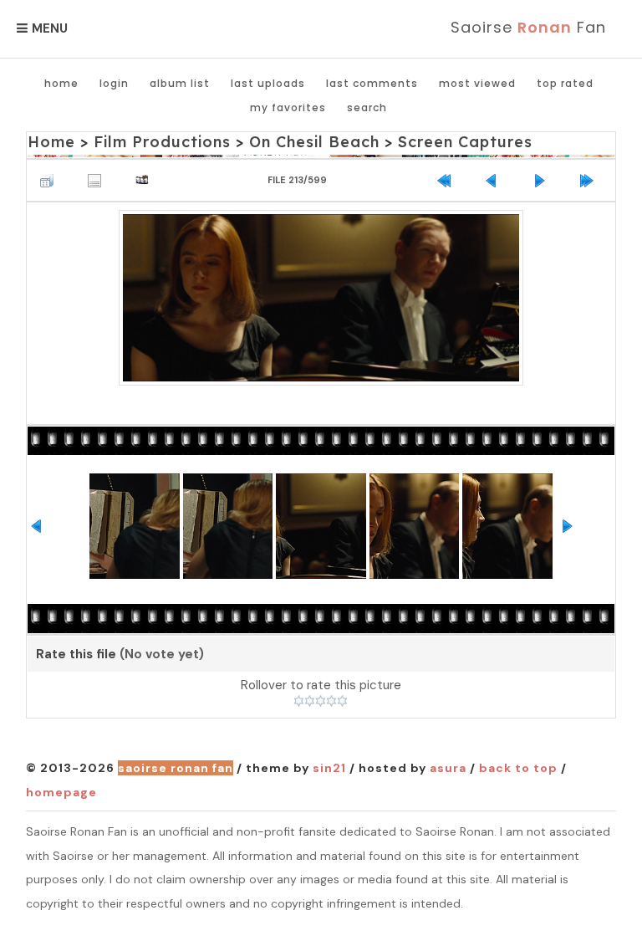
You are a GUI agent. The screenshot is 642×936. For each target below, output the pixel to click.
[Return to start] (448, 180)
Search (367, 107)
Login (114, 83)
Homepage (61, 792)
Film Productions (162, 141)
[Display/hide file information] (98, 180)
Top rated (565, 83)
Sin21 (329, 767)
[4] (331, 701)
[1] (298, 701)
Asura (448, 767)
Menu (50, 28)
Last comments (372, 83)
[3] (320, 701)
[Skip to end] (591, 180)
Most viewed (477, 83)
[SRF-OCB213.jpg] (321, 298)
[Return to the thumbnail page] (51, 180)
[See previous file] (495, 180)
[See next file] (543, 180)
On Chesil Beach (314, 141)
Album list (180, 83)
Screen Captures (465, 141)
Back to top (518, 767)
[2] (309, 701)
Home (61, 83)
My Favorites (288, 107)
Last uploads (268, 83)
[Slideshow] (146, 180)
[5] (342, 701)
